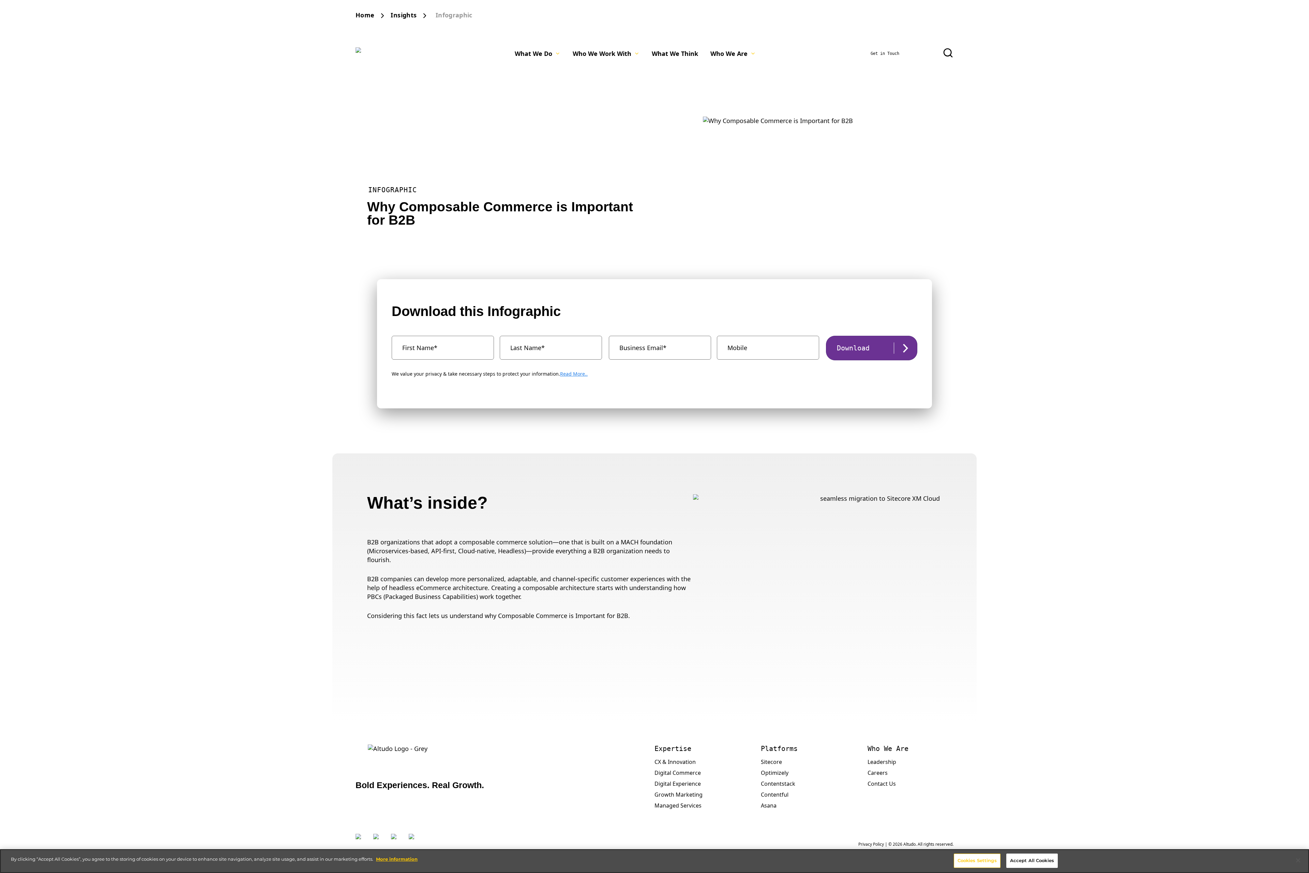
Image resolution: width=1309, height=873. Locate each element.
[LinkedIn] (378, 840)
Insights (404, 15)
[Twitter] (361, 840)
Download (853, 348)
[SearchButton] (948, 52)
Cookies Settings (977, 860)
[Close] (1298, 860)
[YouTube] (414, 840)
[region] (654, 861)
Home (365, 15)
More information (397, 859)
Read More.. (574, 374)
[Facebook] (396, 840)
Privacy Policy (871, 844)
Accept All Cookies (1032, 860)
